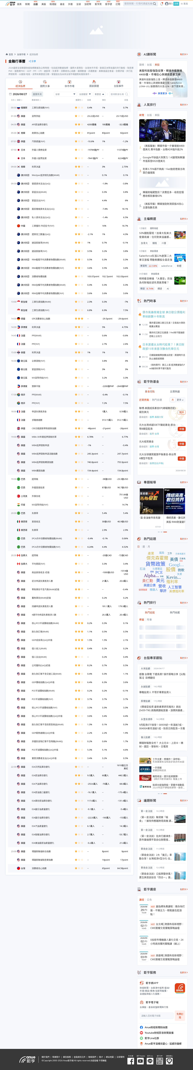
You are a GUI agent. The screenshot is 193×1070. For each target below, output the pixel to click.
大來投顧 (145, 668)
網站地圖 (110, 1057)
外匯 (70, 4)
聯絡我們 (92, 1057)
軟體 (179, 265)
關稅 (154, 243)
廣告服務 (67, 1057)
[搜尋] (126, 94)
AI (168, 288)
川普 (164, 243)
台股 (35, 4)
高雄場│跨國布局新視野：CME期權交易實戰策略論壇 (167, 957)
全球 (78, 4)
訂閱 (118, 4)
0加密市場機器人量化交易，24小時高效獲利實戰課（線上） (166, 941)
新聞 (27, 4)
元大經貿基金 (146, 441)
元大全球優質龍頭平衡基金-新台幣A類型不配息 (157, 456)
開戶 (181, 412)
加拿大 (144, 243)
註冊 (176, 4)
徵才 (101, 1057)
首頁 (19, 4)
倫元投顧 (145, 737)
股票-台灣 (154, 433)
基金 (62, 4)
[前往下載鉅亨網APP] (178, 988)
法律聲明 (120, 1057)
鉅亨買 (98, 4)
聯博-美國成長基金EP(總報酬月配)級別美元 (157, 410)
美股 (43, 4)
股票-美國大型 (156, 416)
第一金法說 (147, 811)
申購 (181, 429)
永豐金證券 (147, 719)
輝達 (160, 288)
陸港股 (53, 4)
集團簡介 (56, 1057)
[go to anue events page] (161, 4)
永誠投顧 (145, 686)
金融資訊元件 (79, 1057)
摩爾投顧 (145, 700)
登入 (171, 4)
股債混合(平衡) (157, 463)
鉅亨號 (108, 4)
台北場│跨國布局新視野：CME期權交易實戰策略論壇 (167, 926)
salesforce (166, 265)
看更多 (183, 54)
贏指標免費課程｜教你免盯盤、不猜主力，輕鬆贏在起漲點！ (167, 910)
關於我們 (45, 1057)
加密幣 (87, 4)
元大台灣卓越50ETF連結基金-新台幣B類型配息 (157, 426)
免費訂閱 (180, 1015)
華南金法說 (147, 848)
